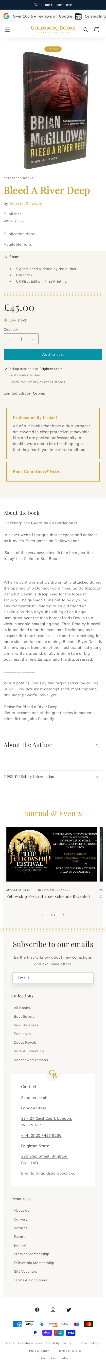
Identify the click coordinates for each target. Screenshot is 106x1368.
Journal (20, 1245)
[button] (7, 29)
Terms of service (70, 1350)
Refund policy (88, 1343)
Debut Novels (25, 1042)
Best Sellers (24, 1016)
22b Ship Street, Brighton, (45, 1156)
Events (19, 1236)
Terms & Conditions (30, 1280)
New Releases (26, 1025)
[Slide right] (63, 915)
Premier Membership (31, 1254)
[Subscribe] (87, 978)
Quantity (11, 329)
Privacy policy (39, 1350)
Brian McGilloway (25, 203)
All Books (22, 1008)
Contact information (55, 1358)
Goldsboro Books (30, 1343)
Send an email (34, 1097)
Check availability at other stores (37, 382)
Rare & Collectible (29, 1051)
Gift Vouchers (25, 1271)
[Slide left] (42, 915)
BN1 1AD (29, 1162)
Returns (20, 1228)
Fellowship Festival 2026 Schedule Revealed (48, 896)
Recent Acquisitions (31, 1060)
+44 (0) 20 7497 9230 (41, 1135)
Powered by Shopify (57, 1343)
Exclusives (22, 1033)
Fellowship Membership (34, 1263)
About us (21, 1210)
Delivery (21, 1219)
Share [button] (14, 256)
